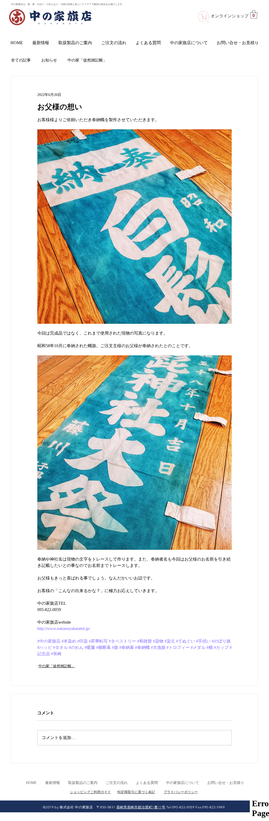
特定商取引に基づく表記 (136, 792)
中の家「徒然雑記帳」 (87, 60)
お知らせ (49, 60)
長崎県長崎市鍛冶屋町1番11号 (140, 807)
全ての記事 (21, 60)
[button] (253, 14)
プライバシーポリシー (181, 792)
